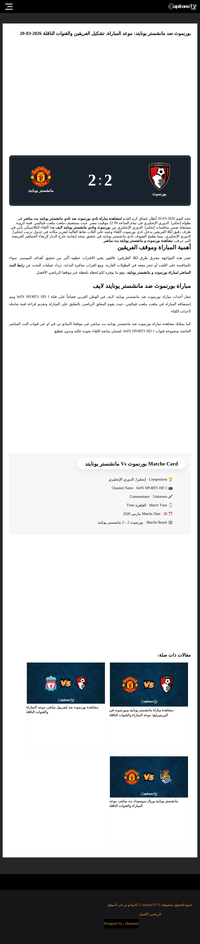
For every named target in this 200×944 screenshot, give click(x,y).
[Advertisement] (100, 98)
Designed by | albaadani (121, 923)
